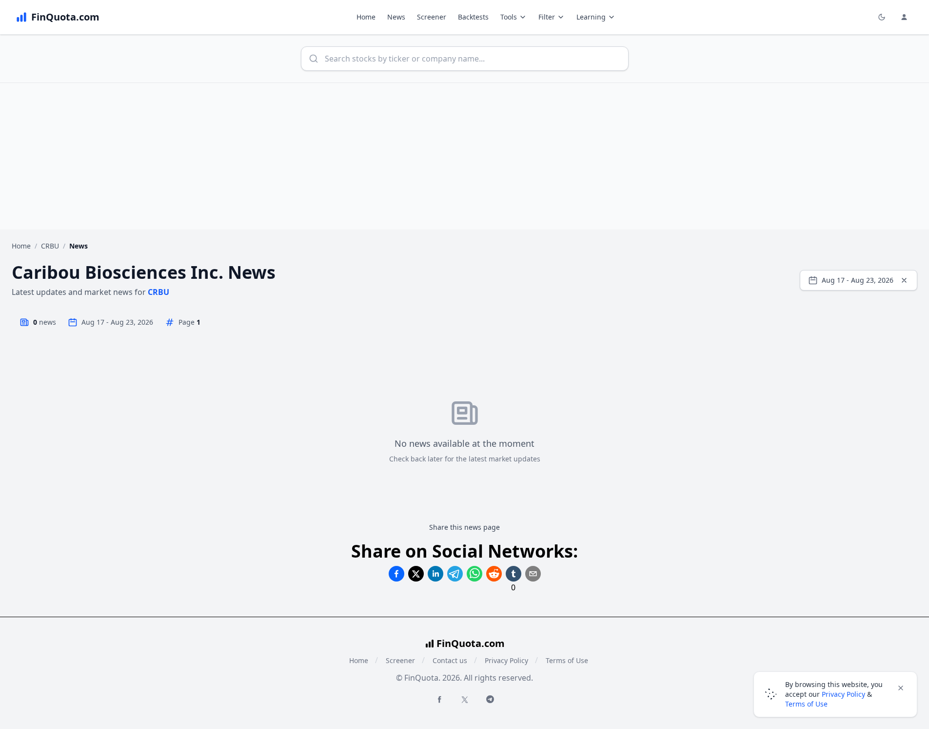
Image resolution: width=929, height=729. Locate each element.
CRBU (50, 245)
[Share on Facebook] (396, 574)
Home (366, 16)
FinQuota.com (470, 643)
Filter (546, 16)
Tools (508, 16)
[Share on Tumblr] (513, 574)
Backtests (473, 16)
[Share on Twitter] (416, 574)
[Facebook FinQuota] (439, 699)
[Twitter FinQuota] (464, 699)
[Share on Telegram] (455, 574)
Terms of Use (567, 660)
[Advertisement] (464, 156)
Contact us (450, 660)
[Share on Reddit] (494, 574)
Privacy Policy (506, 660)
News (396, 16)
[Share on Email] (533, 574)
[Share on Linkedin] (435, 574)
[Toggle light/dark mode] (881, 17)
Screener (431, 16)
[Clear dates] (904, 280)
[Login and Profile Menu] (904, 17)
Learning (591, 16)
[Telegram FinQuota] (490, 699)
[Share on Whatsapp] (474, 574)
